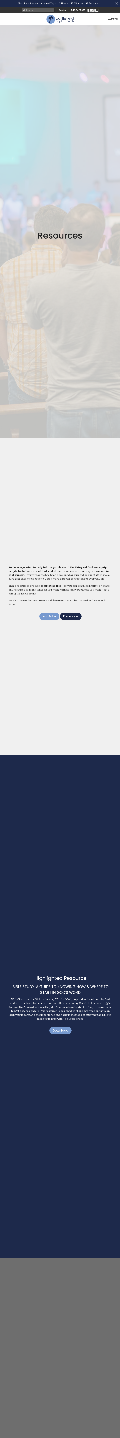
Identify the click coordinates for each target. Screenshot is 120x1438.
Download (60, 1030)
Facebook (70, 616)
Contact (62, 10)
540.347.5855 (78, 10)
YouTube (49, 616)
